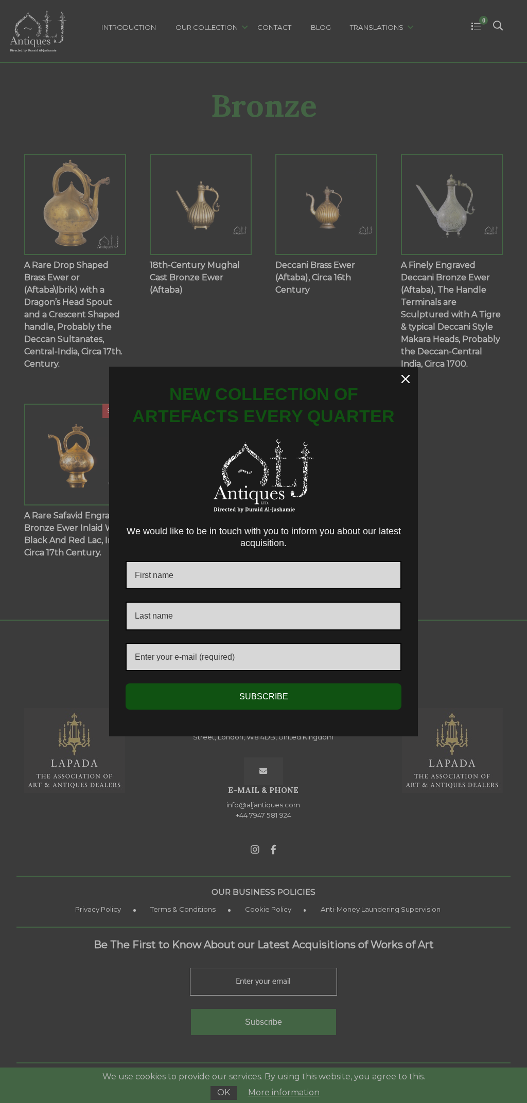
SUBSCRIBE (263, 696)
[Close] (405, 379)
